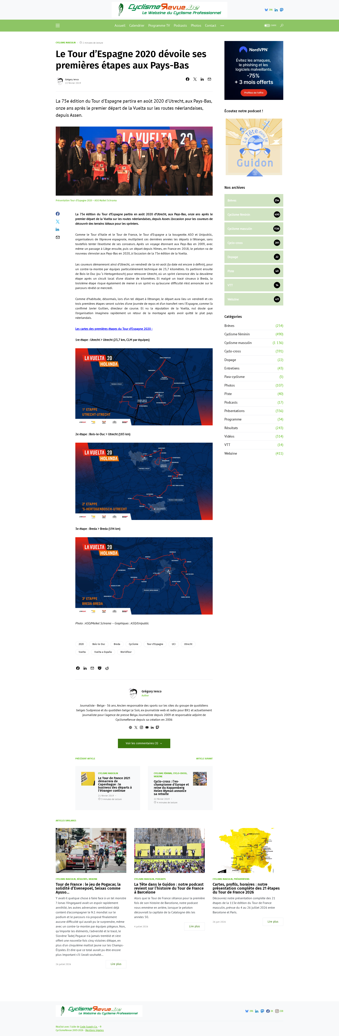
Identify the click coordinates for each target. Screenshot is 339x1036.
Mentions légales (94, 1030)
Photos (229, 385)
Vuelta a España (103, 652)
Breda (117, 644)
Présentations (234, 411)
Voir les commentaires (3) (142, 743)
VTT (227, 444)
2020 (81, 644)
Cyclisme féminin (163, 773)
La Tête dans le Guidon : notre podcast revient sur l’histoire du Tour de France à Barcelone (169, 888)
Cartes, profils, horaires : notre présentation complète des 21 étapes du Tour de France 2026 (246, 888)
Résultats (231, 428)
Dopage (230, 359)
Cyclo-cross (180, 773)
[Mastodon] (281, 10)
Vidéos (229, 436)
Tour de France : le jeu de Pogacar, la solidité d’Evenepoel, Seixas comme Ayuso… (88, 888)
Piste (228, 393)
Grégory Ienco (72, 79)
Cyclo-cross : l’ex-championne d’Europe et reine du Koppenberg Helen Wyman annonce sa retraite (171, 788)
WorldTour (126, 652)
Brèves (229, 325)
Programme (232, 419)
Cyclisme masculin (66, 42)
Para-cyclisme (234, 376)
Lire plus (116, 964)
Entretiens (232, 368)
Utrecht (188, 644)
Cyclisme (133, 644)
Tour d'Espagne (155, 644)
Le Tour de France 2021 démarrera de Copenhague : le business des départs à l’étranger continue (115, 784)
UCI (174, 644)
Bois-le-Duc (98, 644)
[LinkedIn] (276, 10)
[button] (58, 25)
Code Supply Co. (89, 1026)
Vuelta (82, 652)
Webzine (158, 776)
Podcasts (230, 402)
